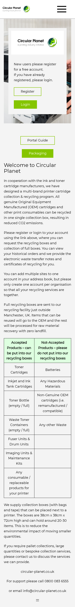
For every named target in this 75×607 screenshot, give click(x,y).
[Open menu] (37, 600)
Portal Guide (37, 140)
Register (27, 91)
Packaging (37, 153)
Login (25, 104)
